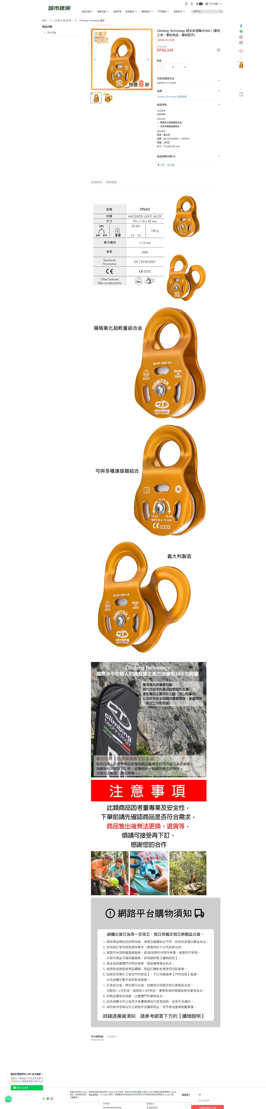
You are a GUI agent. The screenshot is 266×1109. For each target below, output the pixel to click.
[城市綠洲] (59, 8)
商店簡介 (107, 1104)
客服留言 (150, 1104)
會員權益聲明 (152, 1108)
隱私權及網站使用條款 (112, 1108)
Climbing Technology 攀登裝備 (171, 96)
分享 (162, 165)
